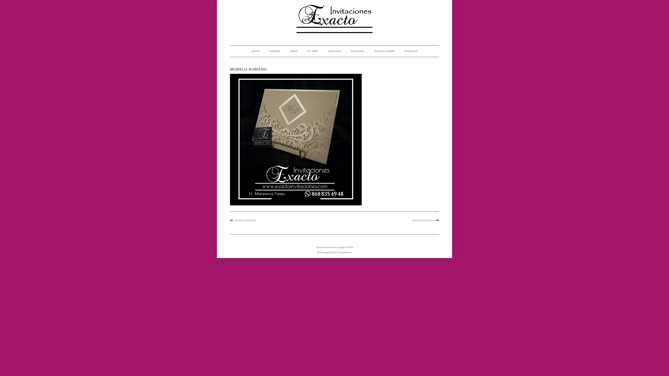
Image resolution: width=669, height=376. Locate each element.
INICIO (256, 51)
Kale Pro (332, 252)
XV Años (312, 51)
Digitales (357, 51)
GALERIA (275, 51)
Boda (294, 51)
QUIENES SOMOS (384, 51)
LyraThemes (345, 252)
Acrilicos (334, 51)
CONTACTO (410, 51)
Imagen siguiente (423, 220)
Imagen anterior (245, 220)
